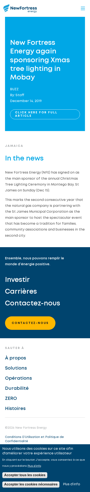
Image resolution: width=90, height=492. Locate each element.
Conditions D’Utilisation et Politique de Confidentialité (34, 439)
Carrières (21, 292)
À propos (15, 358)
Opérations (18, 378)
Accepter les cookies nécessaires (31, 484)
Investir (17, 280)
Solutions (16, 368)
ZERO (11, 399)
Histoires (15, 409)
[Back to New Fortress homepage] (20, 8)
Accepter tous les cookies (24, 475)
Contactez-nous (32, 304)
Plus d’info (34, 466)
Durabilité (17, 388)
